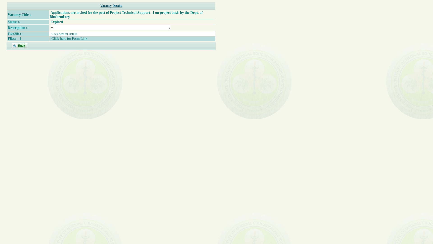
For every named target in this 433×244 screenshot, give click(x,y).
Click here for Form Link (69, 38)
